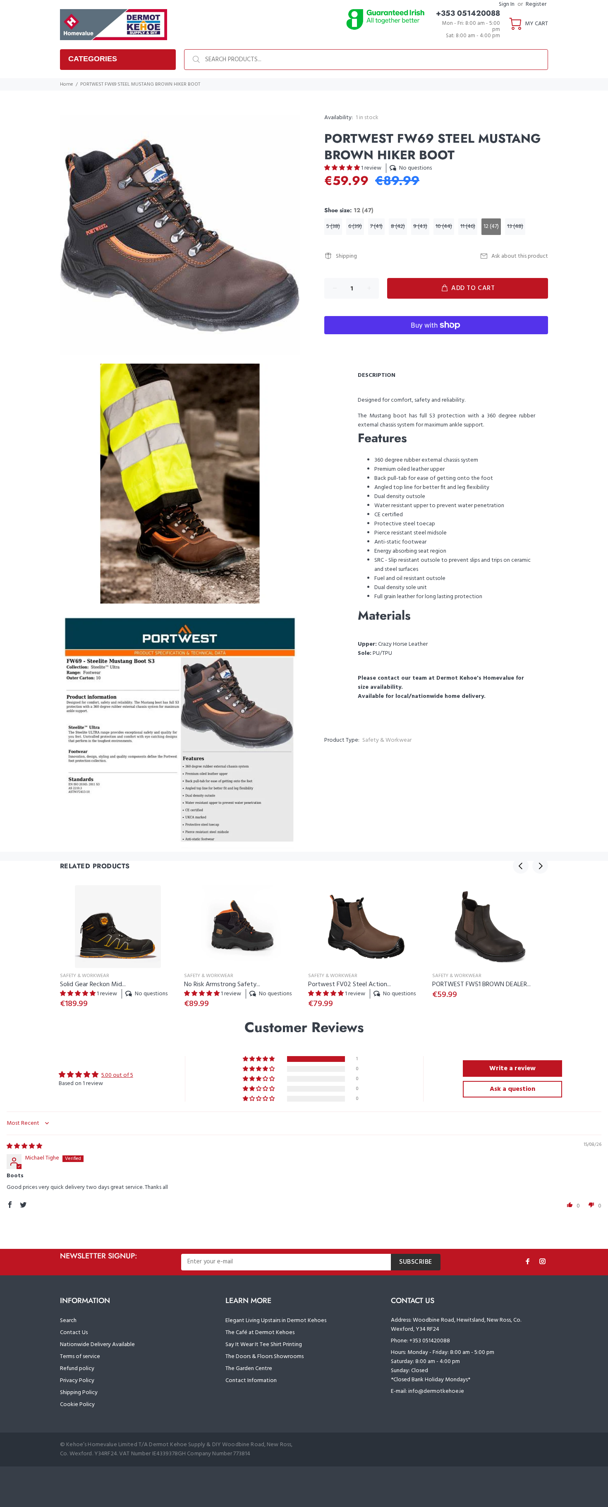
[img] (24, 1146)
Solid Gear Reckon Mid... (93, 984)
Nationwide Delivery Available (97, 1344)
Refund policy (77, 1368)
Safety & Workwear (387, 740)
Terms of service (80, 1356)
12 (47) (491, 226)
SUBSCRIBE (415, 1262)
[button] (342, 168)
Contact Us (74, 1332)
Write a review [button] (512, 1068)
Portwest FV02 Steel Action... (349, 984)
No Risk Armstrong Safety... (222, 984)
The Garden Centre (248, 1368)
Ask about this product (519, 256)
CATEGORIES (92, 59)
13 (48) (515, 226)
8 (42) (398, 226)
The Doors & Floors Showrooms (264, 1356)
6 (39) (355, 226)
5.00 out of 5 (117, 1075)
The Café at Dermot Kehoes (259, 1332)
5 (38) (333, 226)
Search (68, 1320)
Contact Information (251, 1380)
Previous (521, 866)
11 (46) (467, 226)
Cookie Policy (77, 1404)
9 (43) (420, 226)
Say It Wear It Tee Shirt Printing (263, 1344)
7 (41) (376, 226)
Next (540, 866)
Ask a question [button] (512, 1089)
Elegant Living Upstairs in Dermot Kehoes (275, 1320)
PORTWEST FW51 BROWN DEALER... (481, 984)
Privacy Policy (77, 1380)
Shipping (346, 256)
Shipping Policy (79, 1392)
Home (66, 84)
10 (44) (444, 226)
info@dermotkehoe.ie (436, 1391)
